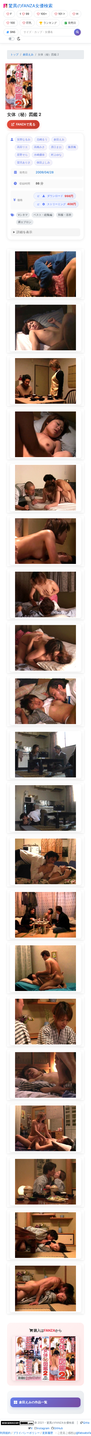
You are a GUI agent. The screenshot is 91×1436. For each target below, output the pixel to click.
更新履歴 (47, 1433)
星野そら (22, 154)
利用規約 (5, 1433)
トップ (14, 54)
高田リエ (22, 147)
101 (60, 13)
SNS (12, 32)
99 (27, 13)
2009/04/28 (45, 172)
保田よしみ (43, 162)
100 (12, 22)
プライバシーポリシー (26, 1433)
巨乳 (29, 22)
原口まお (56, 147)
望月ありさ (23, 162)
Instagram (43, 1428)
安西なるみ (23, 139)
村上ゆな (56, 154)
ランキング (50, 22)
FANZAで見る (25, 124)
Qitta (86, 1422)
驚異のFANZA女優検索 (30, 5)
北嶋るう (42, 139)
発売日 (72, 22)
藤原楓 (72, 147)
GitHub (58, 1428)
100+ (44, 13)
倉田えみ (28, 54)
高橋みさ (39, 147)
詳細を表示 (24, 232)
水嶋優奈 (39, 154)
